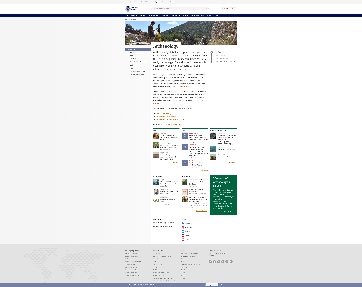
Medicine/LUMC (157, 264)
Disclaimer (184, 270)
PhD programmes (130, 259)
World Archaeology (219, 55)
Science (155, 267)
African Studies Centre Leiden (161, 273)
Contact (183, 278)
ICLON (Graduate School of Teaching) (164, 278)
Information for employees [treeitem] (138, 71)
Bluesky (186, 231)
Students (140, 2)
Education (143, 15)
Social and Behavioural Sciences (162, 270)
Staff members (149, 2)
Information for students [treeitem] (137, 75)
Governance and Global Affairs (162, 256)
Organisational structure (161, 2)
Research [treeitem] (132, 55)
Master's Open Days (131, 273)
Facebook (186, 223)
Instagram (187, 227)
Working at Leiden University (189, 253)
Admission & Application (132, 275)
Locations (184, 267)
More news (175, 162)
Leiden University (130, 2)
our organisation (174, 124)
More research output (201, 211)
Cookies (183, 273)
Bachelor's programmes (132, 253)
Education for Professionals (133, 262)
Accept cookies (212, 285)
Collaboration (175, 15)
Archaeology (217, 52)
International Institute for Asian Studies (164, 281)
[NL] (225, 9)
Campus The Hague (197, 15)
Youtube (186, 236)
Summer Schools (130, 264)
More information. (150, 285)
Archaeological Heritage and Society (224, 61)
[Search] (206, 8)
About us (165, 15)
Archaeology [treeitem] (132, 49)
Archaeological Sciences (221, 58)
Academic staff (154, 15)
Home (126, 19)
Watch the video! (228, 211)
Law (154, 262)
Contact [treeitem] (132, 68)
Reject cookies (226, 285)
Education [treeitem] (133, 59)
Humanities (156, 259)
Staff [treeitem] (131, 65)
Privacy (183, 275)
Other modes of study (131, 267)
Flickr (185, 240)
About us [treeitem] (132, 52)
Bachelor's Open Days (131, 270)
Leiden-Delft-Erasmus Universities (190, 264)
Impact (183, 262)
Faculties (186, 15)
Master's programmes (131, 256)
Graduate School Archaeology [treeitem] (138, 62)
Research (133, 15)
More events (204, 170)
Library (172, 2)
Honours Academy (158, 275)
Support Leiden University (188, 256)
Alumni (209, 15)
